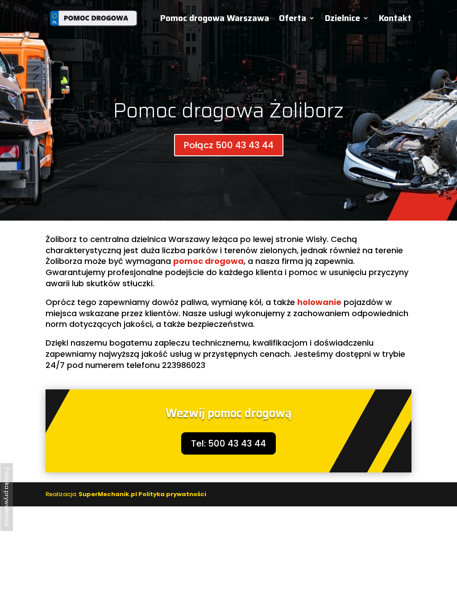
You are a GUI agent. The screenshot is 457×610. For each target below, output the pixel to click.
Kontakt (395, 20)
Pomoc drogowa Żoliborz (228, 110)
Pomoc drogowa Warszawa (214, 20)
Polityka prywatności (172, 494)
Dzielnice (342, 20)
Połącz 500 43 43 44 (229, 145)
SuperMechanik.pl (108, 494)
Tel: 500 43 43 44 (228, 443)
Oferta (292, 20)
